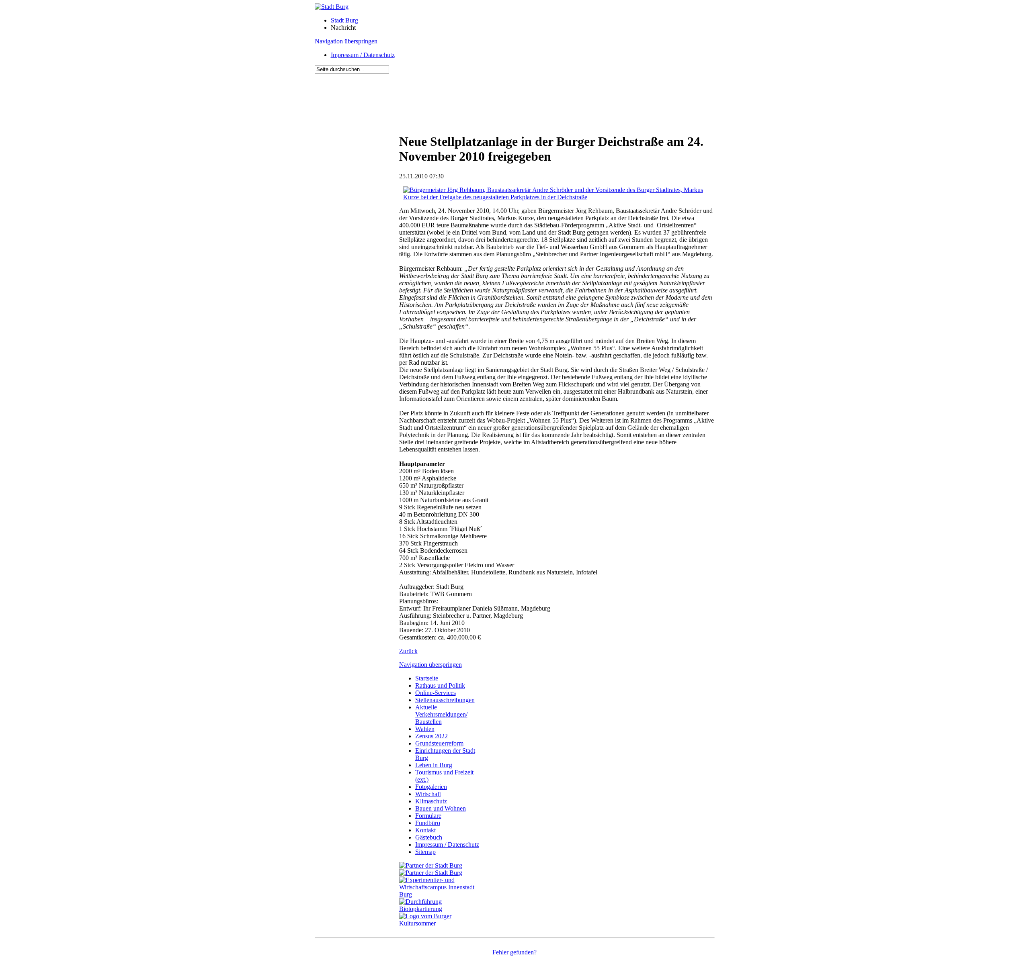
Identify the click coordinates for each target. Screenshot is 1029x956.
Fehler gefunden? (514, 952)
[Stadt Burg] (331, 6)
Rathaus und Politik (440, 685)
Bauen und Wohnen (440, 808)
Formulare (428, 815)
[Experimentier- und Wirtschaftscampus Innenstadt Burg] (441, 894)
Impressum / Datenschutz (363, 54)
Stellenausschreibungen (445, 700)
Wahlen (425, 728)
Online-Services (435, 692)
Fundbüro (427, 822)
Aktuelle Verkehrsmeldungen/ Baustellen (441, 714)
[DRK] (441, 923)
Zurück (408, 651)
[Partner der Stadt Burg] (430, 872)
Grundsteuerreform (439, 743)
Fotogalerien (431, 786)
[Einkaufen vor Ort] (430, 865)
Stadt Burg (344, 20)
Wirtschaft (428, 794)
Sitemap (425, 851)
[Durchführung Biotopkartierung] (441, 908)
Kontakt (425, 830)
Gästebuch (428, 837)
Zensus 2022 (431, 736)
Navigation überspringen (346, 41)
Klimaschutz (431, 801)
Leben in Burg (433, 765)
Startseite (426, 678)
